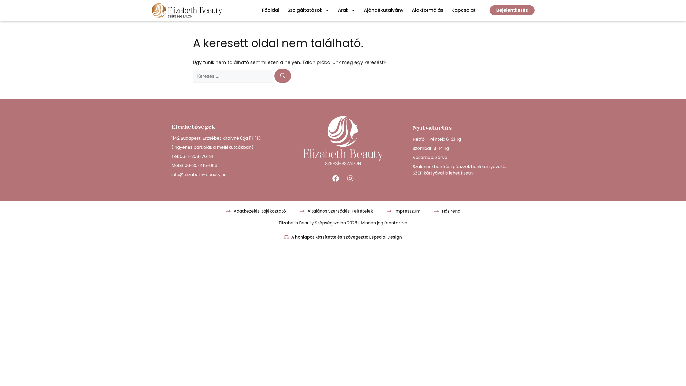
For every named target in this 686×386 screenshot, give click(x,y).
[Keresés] (282, 76)
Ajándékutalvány (384, 10)
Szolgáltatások (305, 10)
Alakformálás (427, 10)
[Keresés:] (233, 76)
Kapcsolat (464, 10)
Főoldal (270, 10)
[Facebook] (335, 178)
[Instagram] (350, 178)
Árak (343, 10)
